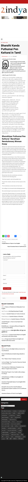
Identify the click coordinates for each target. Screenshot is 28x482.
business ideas (22, 410)
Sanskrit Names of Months (16, 316)
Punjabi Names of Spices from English (11, 242)
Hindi (12, 417)
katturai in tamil (14, 239)
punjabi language (5, 432)
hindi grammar (17, 417)
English (14, 413)
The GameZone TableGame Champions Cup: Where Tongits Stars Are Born (13, 367)
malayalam (4, 428)
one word (4, 430)
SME (3, 436)
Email (4, 279)
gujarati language (5, 417)
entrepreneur (4, 415)
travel (24, 436)
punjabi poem (13, 432)
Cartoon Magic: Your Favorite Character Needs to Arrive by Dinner (14, 362)
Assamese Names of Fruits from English (12, 393)
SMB (22, 434)
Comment (5, 259)
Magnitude (18, 480)
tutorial (3, 438)
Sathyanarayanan (5, 56)
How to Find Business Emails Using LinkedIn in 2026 (13, 354)
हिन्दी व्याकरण (20, 438)
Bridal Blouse (5, 326)
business (15, 410)
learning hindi (22, 425)
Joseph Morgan (6, 321)
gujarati (18, 415)
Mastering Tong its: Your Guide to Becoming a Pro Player (13, 372)
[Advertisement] (14, 27)
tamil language (18, 436)
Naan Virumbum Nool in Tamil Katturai (17, 245)
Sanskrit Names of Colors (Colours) (16, 313)
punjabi (20, 430)
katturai (8, 239)
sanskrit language (5, 434)
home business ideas (6, 421)
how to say (19, 421)
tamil (12, 436)
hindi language (5, 419)
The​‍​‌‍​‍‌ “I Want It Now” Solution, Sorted (11, 358)
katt (6, 239)
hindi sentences (13, 419)
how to (13, 421)
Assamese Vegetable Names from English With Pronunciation (13, 382)
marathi (19, 428)
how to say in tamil (5, 425)
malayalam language (12, 428)
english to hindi (21, 413)
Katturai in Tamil (4, 42)
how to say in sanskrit (15, 423)
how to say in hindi (5, 423)
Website (5, 283)
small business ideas (15, 434)
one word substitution (12, 430)
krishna (16, 425)
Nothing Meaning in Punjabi (16, 311)
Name (4, 275)
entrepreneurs (12, 415)
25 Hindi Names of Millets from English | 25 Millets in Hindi (12, 377)
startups (7, 436)
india (12, 425)
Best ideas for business (6, 410)
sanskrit (19, 432)
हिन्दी (10, 438)
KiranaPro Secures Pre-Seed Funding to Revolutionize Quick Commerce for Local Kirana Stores (14, 388)
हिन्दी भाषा (15, 438)
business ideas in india (6, 413)
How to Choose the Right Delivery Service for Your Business (13, 349)
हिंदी (7, 438)
